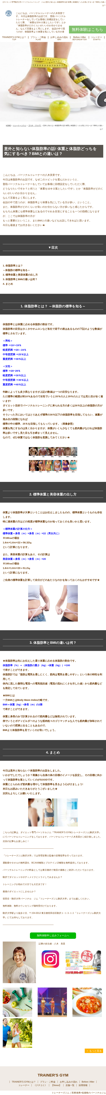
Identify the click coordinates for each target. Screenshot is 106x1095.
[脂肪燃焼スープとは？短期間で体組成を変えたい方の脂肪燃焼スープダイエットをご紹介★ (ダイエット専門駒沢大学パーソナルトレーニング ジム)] (87, 1002)
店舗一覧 (70, 1085)
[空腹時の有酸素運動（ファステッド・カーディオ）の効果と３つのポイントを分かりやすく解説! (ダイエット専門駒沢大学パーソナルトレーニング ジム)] (17, 1033)
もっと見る (95, 1050)
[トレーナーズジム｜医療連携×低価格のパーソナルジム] (9, 13)
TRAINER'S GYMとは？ (14, 37)
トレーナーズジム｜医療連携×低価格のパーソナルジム (79, 1093)
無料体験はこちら (87, 29)
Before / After (79, 37)
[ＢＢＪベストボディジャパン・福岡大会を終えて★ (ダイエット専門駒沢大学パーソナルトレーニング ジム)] (52, 1002)
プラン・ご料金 (38, 37)
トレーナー (96, 37)
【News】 (56, 1085)
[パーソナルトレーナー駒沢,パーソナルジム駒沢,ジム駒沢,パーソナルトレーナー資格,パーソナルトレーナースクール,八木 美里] (50, 969)
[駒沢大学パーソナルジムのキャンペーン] (84, 981)
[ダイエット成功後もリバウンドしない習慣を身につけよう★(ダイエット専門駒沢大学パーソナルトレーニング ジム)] (17, 1002)
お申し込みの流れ (59, 37)
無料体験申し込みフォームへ (53, 935)
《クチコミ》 (40, 1085)
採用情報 (83, 1085)
